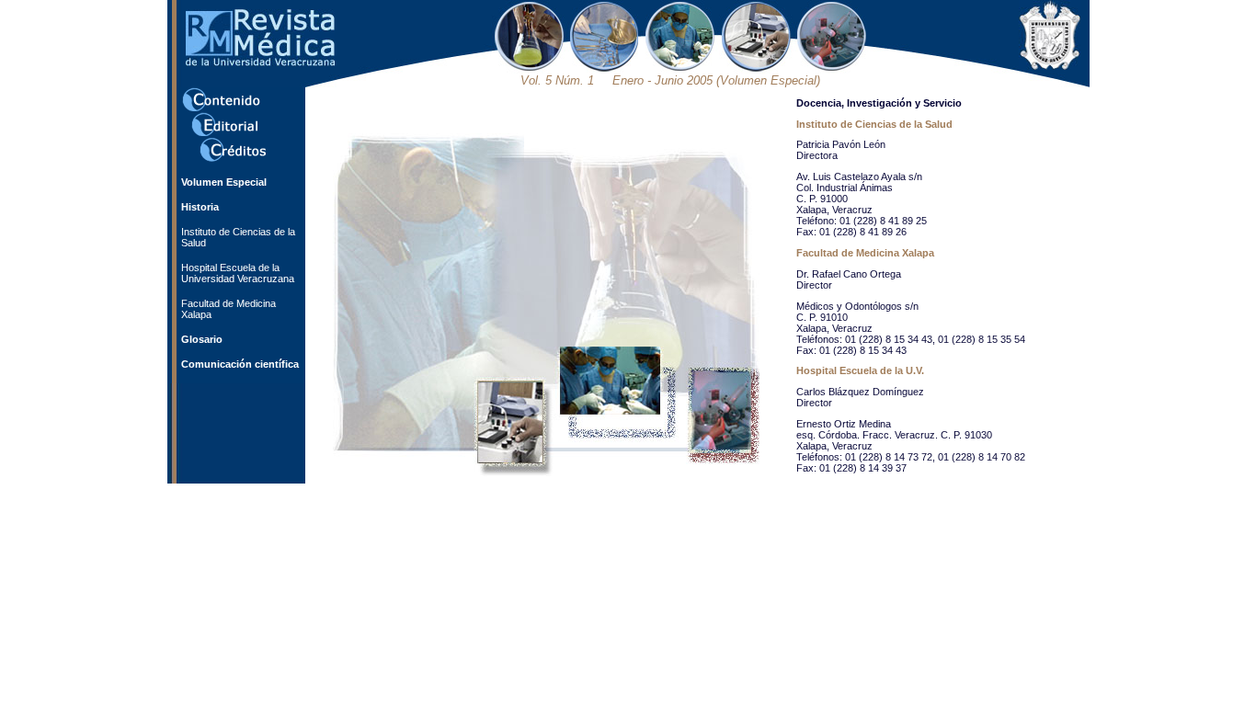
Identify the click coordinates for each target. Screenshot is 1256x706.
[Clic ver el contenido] (221, 108)
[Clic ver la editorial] (224, 133)
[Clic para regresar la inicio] (260, 62)
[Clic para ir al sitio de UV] (1049, 66)
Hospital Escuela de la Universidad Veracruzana (237, 273)
